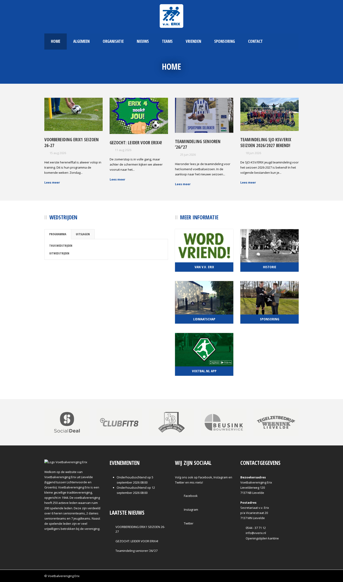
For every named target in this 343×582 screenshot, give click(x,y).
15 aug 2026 (57, 153)
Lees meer (52, 182)
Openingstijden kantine (262, 538)
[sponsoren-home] (171, 422)
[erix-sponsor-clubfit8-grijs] (119, 422)
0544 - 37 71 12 (255, 528)
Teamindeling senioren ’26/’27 (197, 144)
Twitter (188, 523)
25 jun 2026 (188, 154)
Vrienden (193, 41)
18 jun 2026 (253, 153)
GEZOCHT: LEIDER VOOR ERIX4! (136, 143)
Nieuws (143, 41)
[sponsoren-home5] (276, 422)
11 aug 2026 (123, 150)
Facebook (190, 496)
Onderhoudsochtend (132, 477)
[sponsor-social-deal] (67, 422)
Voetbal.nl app (204, 371)
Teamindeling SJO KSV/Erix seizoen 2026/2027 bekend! (265, 142)
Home (55, 41)
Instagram (190, 509)
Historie (269, 266)
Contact (255, 41)
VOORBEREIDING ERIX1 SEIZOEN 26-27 (71, 142)
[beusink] (223, 422)
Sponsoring (224, 41)
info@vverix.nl (255, 533)
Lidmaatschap (204, 319)
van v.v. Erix (204, 266)
